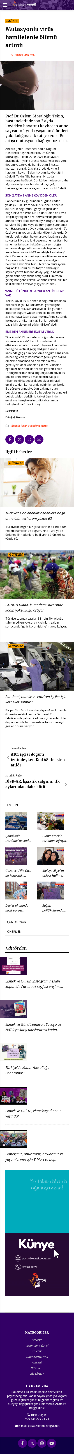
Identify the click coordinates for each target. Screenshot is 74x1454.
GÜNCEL (37, 1340)
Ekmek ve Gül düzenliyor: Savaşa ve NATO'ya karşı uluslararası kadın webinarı (33, 1030)
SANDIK (37, 1351)
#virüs (44, 425)
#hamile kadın (19, 425)
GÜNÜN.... (37, 1368)
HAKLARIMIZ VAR (37, 1357)
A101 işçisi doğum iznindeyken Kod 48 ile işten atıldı (38, 759)
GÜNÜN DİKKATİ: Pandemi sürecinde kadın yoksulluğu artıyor (34, 607)
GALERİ (37, 1362)
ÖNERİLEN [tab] (14, 932)
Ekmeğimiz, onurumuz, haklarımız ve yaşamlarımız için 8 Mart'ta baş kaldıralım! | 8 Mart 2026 (34, 1159)
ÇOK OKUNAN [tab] (16, 922)
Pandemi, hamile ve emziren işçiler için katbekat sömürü (35, 699)
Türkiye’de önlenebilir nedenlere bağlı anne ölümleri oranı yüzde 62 (35, 516)
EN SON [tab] (12, 805)
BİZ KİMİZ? (37, 1373)
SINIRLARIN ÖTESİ (37, 1346)
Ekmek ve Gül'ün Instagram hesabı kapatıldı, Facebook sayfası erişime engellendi (32, 986)
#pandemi (34, 425)
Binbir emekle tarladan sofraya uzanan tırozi (54, 841)
